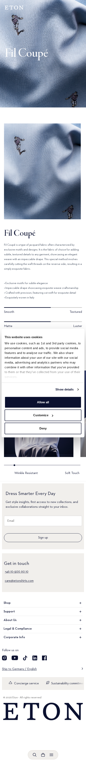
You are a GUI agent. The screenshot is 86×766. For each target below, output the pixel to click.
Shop (7, 603)
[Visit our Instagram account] (4, 658)
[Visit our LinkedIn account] (34, 658)
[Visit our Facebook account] (44, 658)
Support (9, 611)
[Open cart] (43, 755)
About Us (10, 620)
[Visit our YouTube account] (15, 658)
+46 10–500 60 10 (16, 571)
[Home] (43, 711)
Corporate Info (14, 637)
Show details (64, 389)
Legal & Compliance (18, 628)
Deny (43, 428)
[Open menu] (51, 755)
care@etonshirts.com (19, 580)
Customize (40, 415)
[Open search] (34, 755)
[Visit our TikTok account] (25, 658)
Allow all (43, 402)
